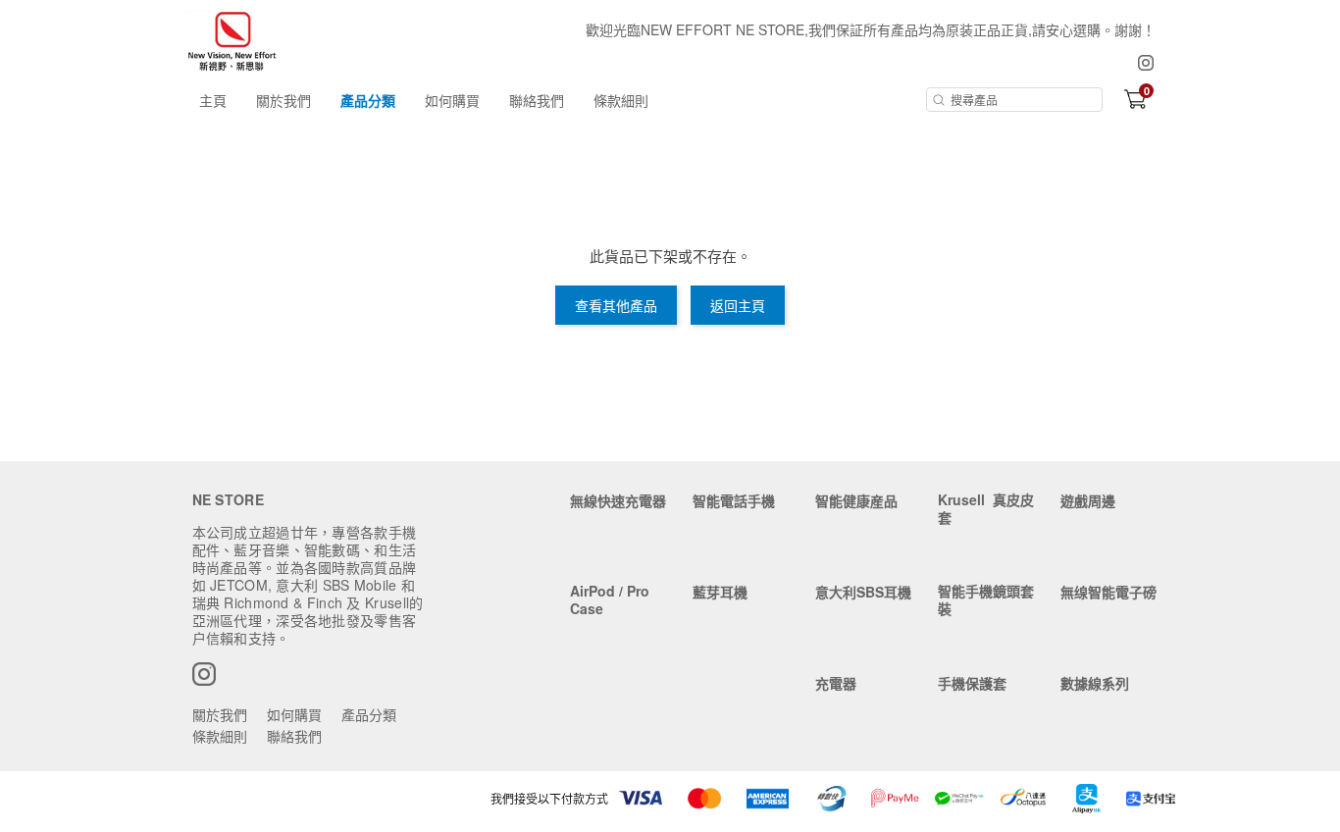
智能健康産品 (856, 500)
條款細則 (620, 100)
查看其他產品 (616, 305)
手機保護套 (972, 683)
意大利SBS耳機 (863, 591)
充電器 (835, 683)
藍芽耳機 (720, 591)
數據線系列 (1094, 683)
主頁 (213, 100)
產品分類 (367, 100)
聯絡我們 (536, 100)
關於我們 (283, 100)
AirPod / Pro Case (609, 599)
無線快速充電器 (618, 500)
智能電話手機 (734, 500)
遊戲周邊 (1087, 500)
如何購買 (452, 100)
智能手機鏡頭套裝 (986, 599)
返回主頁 (737, 305)
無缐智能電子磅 (1108, 591)
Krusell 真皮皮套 (986, 508)
